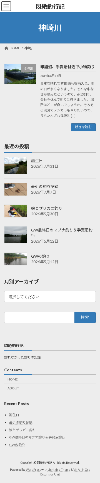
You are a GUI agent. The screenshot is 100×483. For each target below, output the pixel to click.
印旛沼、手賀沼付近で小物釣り (67, 66)
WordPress (33, 469)
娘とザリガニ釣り (46, 208)
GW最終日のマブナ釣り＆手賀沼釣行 (37, 437)
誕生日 (37, 160)
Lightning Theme (59, 469)
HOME (13, 379)
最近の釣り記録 (44, 186)
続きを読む (83, 127)
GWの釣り (40, 256)
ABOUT (13, 388)
